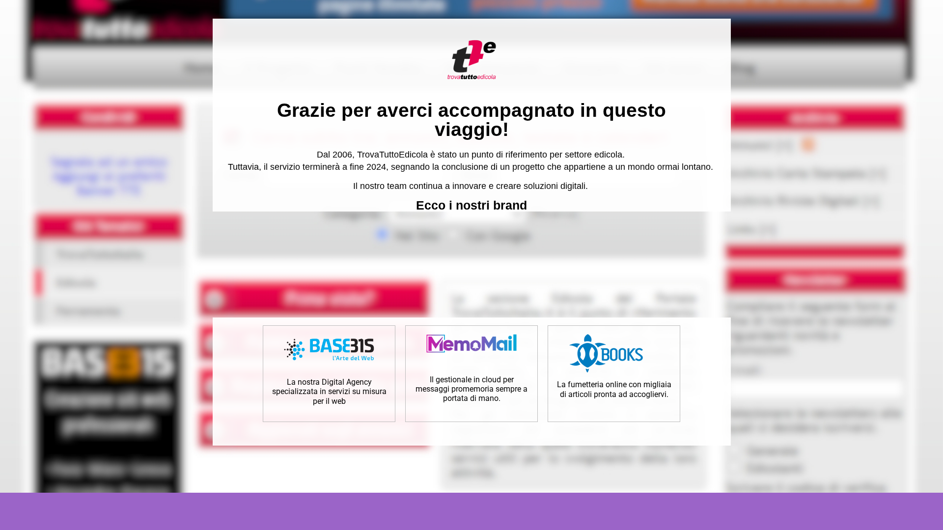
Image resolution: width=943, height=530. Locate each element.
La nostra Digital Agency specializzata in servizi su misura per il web (329, 391)
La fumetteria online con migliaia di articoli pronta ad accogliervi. (614, 389)
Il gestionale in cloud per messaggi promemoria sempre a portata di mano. (471, 389)
